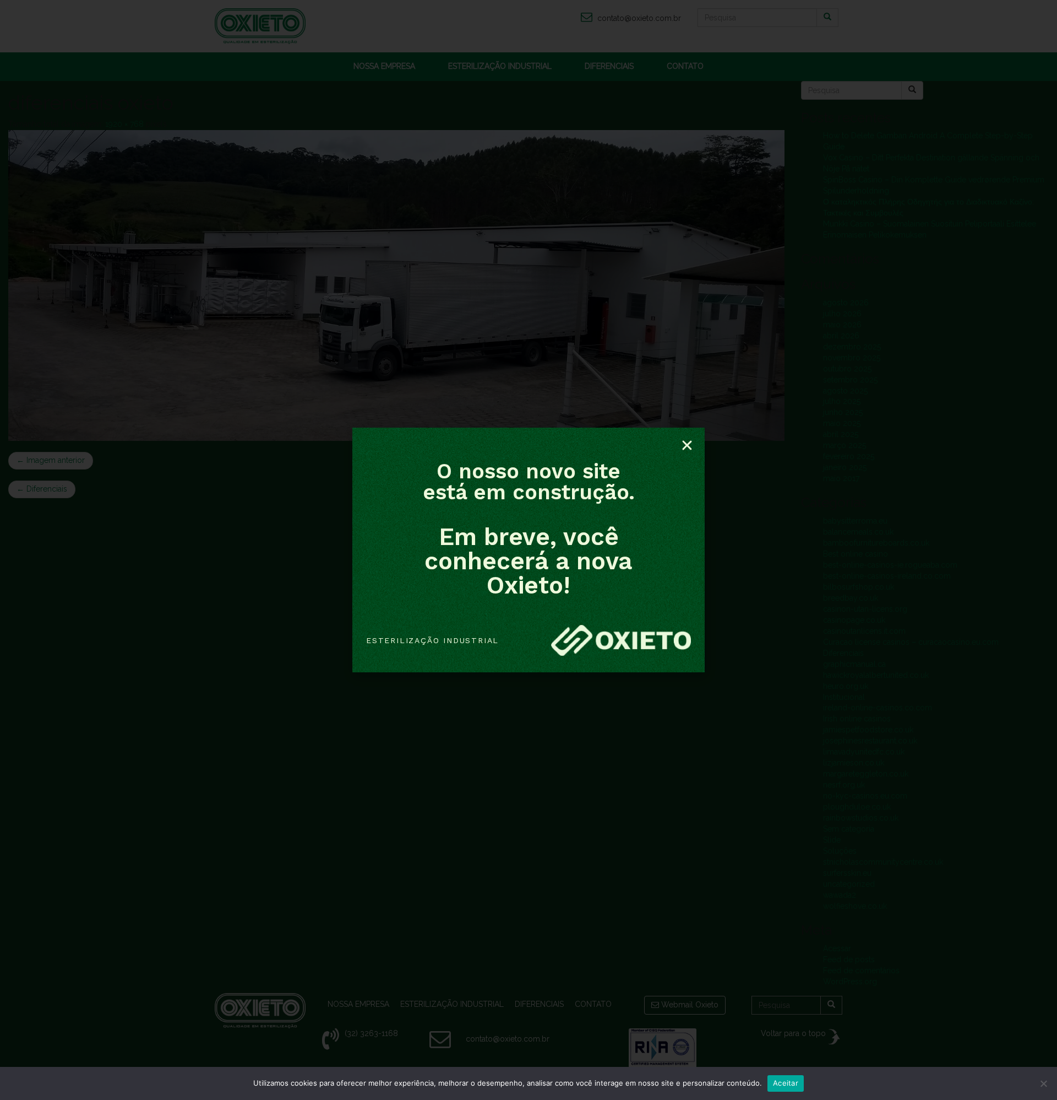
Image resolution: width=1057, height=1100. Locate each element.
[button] (687, 445)
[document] (528, 550)
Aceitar (785, 1083)
